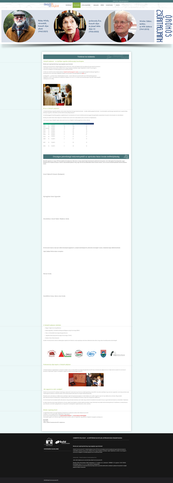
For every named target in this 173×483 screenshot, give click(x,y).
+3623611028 (115, 1)
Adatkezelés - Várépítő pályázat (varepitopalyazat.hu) (84, 457)
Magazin (96, 5)
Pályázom (77, 5)
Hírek (102, 5)
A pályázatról (86, 5)
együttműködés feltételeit (65, 415)
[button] (86, 26)
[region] (86, 30)
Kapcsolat (69, 10)
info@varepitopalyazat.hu (123, 1)
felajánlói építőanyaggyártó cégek (71, 71)
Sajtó (118, 5)
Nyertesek (109, 5)
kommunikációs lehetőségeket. (79, 415)
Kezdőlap (69, 5)
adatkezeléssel (84, 464)
